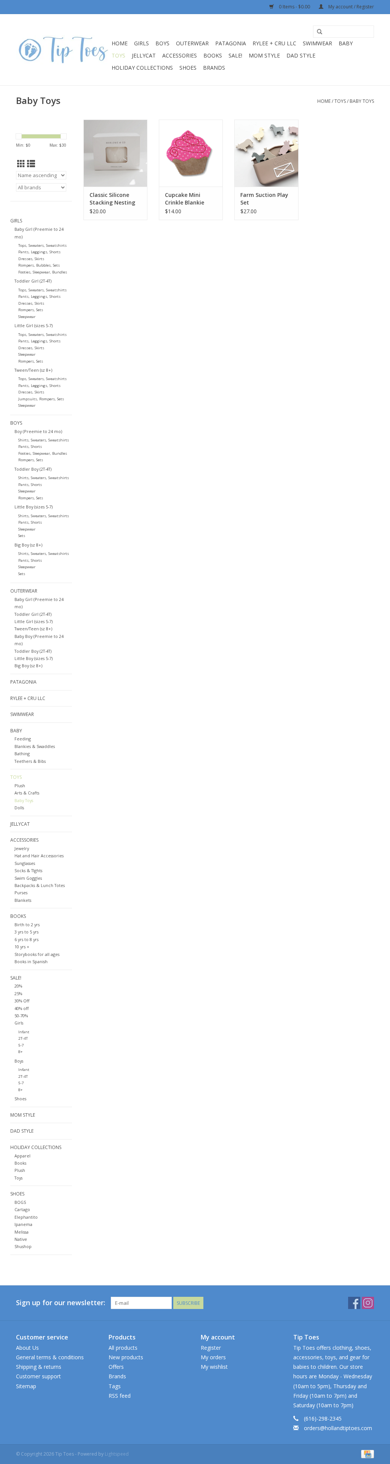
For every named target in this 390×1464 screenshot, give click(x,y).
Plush (19, 785)
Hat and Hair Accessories (39, 855)
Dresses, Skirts (31, 258)
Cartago (22, 1209)
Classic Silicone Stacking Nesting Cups (112, 198)
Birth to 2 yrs (27, 924)
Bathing (22, 753)
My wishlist (214, 1366)
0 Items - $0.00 (294, 6)
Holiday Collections (142, 67)
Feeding (22, 739)
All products (123, 1347)
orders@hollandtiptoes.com (338, 1428)
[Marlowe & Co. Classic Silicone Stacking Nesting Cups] (115, 153)
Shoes (20, 1098)
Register (211, 1347)
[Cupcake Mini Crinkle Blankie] (191, 153)
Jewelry (21, 848)
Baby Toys (362, 101)
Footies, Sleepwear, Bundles (42, 272)
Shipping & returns (38, 1366)
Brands (214, 67)
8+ (20, 1051)
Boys (162, 43)
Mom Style (264, 55)
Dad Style (300, 55)
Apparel (22, 1156)
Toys (118, 55)
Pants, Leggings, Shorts (39, 251)
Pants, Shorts (30, 446)
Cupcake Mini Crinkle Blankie (184, 198)
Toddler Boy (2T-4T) (32, 469)
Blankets (22, 900)
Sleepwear (26, 316)
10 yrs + (21, 946)
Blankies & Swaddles (34, 746)
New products (126, 1357)
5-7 (21, 1045)
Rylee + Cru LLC (274, 43)
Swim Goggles (28, 878)
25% (18, 993)
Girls (141, 43)
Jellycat (144, 55)
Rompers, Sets (30, 309)
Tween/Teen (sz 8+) (33, 370)
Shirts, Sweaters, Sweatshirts (43, 440)
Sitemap (26, 1386)
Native (20, 1239)
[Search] (319, 32)
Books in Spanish (31, 961)
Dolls (19, 807)
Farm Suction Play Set (264, 198)
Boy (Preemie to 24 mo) (38, 431)
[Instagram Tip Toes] (368, 1303)
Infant (23, 1031)
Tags (115, 1386)
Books (212, 55)
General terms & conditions (50, 1357)
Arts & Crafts (26, 793)
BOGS (20, 1202)
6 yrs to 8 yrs (26, 939)
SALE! (235, 55)
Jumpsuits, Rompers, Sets (41, 398)
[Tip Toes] (62, 49)
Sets (21, 535)
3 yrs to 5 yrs (26, 932)
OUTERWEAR (192, 43)
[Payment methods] (366, 1454)
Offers (116, 1366)
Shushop (23, 1246)
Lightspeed (117, 1454)
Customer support (38, 1376)
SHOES (188, 67)
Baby (346, 43)
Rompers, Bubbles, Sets (39, 265)
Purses (20, 892)
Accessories (179, 55)
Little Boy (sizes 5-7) (33, 507)
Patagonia (230, 43)
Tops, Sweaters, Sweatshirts (42, 245)
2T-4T (23, 1038)
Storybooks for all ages (36, 954)
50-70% (21, 1015)
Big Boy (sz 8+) (28, 545)
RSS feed (120, 1395)
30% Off (21, 1001)
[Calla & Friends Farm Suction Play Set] (266, 153)
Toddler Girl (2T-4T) (32, 281)
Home (120, 43)
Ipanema (23, 1224)
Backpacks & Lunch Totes (39, 885)
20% (18, 986)
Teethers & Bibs (30, 761)
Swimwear (317, 43)
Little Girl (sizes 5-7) (33, 325)
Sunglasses (24, 863)
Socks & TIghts (28, 870)
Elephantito (26, 1217)
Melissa (21, 1232)
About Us (27, 1347)
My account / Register (350, 6)
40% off (21, 1008)
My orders (213, 1357)
